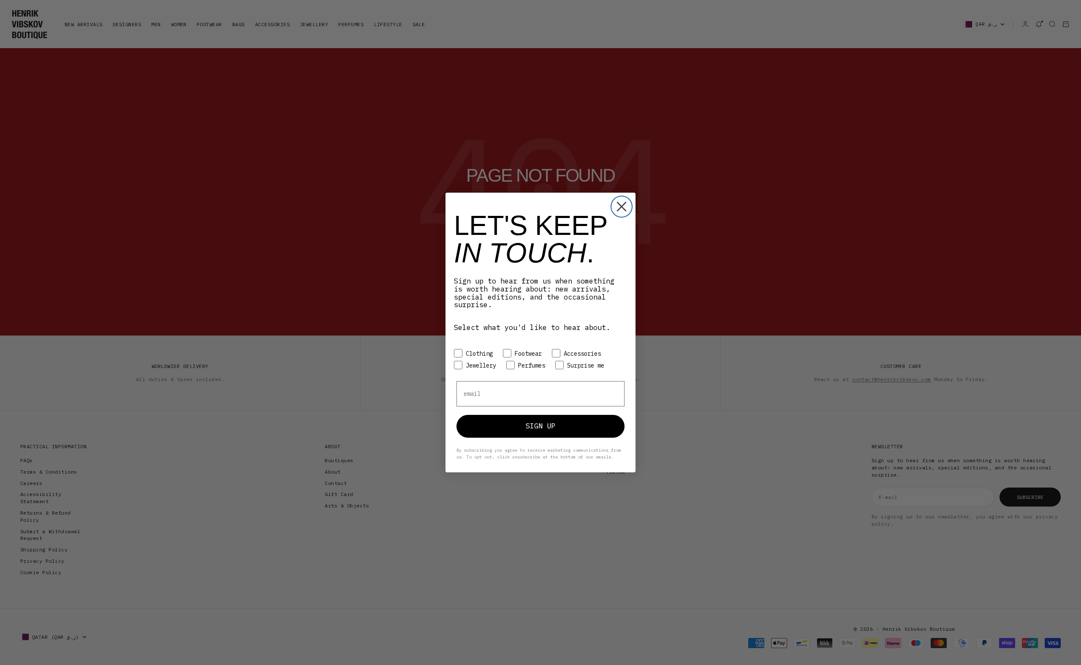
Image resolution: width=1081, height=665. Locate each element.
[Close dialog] (621, 206)
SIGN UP (540, 426)
